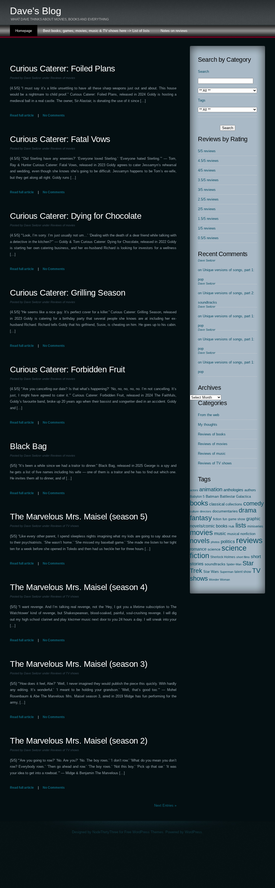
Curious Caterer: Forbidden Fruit (67, 369)
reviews (249, 540)
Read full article (22, 115)
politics (228, 541)
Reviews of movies (62, 77)
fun (225, 519)
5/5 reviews (207, 151)
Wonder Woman (219, 579)
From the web (208, 415)
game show (236, 519)
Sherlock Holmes (222, 557)
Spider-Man (233, 564)
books (199, 503)
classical (217, 504)
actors (194, 490)
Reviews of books (212, 434)
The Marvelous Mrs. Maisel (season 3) (78, 664)
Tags (201, 100)
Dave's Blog (35, 10)
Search (203, 72)
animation (210, 489)
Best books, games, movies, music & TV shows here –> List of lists (96, 31)
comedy (253, 503)
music (220, 533)
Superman (226, 571)
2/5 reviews (207, 209)
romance (198, 549)
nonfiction (247, 534)
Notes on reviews (174, 31)
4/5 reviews (207, 170)
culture (194, 511)
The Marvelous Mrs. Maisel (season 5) (78, 516)
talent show (242, 571)
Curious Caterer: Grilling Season (67, 292)
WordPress (193, 832)
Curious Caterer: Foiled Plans (62, 68)
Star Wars (211, 572)
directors (205, 511)
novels (200, 540)
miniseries (255, 526)
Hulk (231, 526)
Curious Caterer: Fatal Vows (60, 139)
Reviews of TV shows (64, 525)
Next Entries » (165, 805)
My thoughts (207, 425)
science (214, 549)
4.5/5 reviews (208, 161)
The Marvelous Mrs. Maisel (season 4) (78, 587)
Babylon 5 (197, 496)
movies (201, 533)
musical (233, 534)
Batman (212, 496)
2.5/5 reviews (208, 199)
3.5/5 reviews (208, 180)
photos (215, 542)
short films (243, 557)
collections (234, 504)
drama (247, 510)
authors (250, 490)
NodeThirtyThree (105, 832)
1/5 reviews (207, 228)
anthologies (233, 490)
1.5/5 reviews (208, 219)
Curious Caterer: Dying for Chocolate (75, 216)
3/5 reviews (207, 190)
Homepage (23, 31)
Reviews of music (212, 454)
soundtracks (215, 564)
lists (241, 525)
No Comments (54, 115)
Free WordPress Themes (143, 832)
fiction (217, 519)
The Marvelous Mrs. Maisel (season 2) (78, 740)
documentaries (225, 511)
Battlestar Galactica (235, 496)
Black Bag (28, 446)
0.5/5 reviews (208, 238)
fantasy (201, 518)
